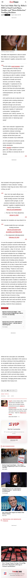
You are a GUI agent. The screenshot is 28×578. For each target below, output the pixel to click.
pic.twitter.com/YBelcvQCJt (14, 232)
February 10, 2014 (14, 237)
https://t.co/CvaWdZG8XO (14, 209)
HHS (8, 396)
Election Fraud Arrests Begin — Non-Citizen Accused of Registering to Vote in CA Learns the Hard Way (14, 466)
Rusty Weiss (4, 469)
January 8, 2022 (14, 215)
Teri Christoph (5, 493)
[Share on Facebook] (8, 391)
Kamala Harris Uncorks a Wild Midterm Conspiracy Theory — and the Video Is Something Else (11, 490)
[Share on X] (2, 391)
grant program (15, 66)
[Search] (25, 1)
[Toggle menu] (2, 2)
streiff (2, 15)
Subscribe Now (14, 440)
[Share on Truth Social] (5, 391)
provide (9, 147)
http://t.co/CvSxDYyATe (14, 229)
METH (12, 396)
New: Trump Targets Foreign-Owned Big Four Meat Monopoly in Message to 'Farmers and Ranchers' (13, 564)
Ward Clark (4, 515)
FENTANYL (3, 396)
